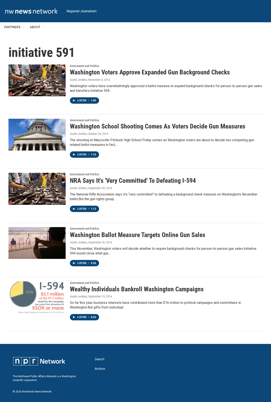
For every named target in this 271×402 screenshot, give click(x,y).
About (35, 27)
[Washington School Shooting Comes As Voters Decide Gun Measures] (37, 135)
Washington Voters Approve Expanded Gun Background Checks (150, 72)
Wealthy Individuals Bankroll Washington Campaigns (137, 289)
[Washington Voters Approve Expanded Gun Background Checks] (37, 80)
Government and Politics (84, 66)
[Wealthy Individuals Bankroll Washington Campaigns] (37, 297)
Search (99, 359)
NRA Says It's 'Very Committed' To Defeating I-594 (133, 180)
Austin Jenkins (78, 79)
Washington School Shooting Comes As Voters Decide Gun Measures (157, 126)
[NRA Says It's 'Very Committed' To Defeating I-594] (37, 189)
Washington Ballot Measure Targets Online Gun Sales (137, 235)
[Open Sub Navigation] (24, 27)
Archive (100, 368)
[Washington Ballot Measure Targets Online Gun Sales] (37, 243)
